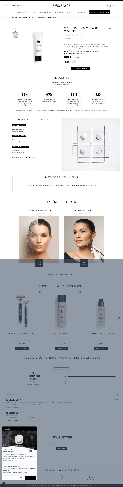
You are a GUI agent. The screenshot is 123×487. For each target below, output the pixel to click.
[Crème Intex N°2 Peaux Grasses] (15, 29)
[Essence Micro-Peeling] (61, 312)
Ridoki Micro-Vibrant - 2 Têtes (22, 334)
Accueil (14, 17)
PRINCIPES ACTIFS (22, 119)
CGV (27, 485)
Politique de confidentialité (38, 485)
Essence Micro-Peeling (61, 334)
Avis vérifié (115, 399)
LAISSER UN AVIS (61, 369)
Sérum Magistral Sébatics (100, 334)
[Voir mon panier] (113, 6)
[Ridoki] (22, 312)
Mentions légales (53, 485)
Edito (95, 485)
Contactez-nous (73, 485)
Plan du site (63, 485)
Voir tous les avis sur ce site (34, 384)
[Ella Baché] (61, 5)
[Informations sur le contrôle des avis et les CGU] (42, 381)
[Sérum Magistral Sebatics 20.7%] (101, 312)
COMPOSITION (43, 119)
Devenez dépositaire (85, 485)
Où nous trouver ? (13, 5)
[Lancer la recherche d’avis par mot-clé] (117, 394)
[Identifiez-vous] (110, 6)
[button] (4, 484)
